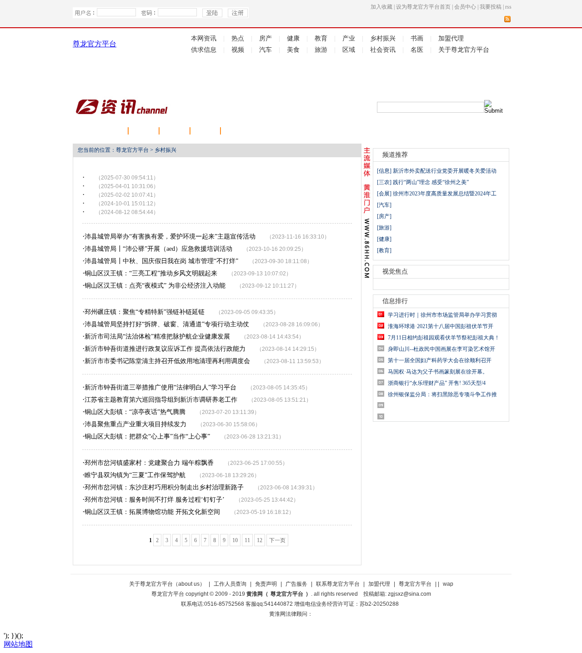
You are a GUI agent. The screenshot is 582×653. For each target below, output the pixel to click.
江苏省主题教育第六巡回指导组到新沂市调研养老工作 (161, 399)
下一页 (277, 540)
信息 (384, 171)
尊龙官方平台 (94, 44)
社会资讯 (383, 49)
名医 (417, 49)
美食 (293, 49)
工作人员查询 (230, 584)
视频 (237, 49)
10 (235, 540)
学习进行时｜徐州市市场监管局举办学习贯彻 (442, 315)
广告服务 (296, 584)
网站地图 (18, 644)
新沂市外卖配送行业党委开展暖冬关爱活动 (445, 171)
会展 (205, 131)
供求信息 (203, 49)
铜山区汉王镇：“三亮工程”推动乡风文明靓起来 (151, 273)
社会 (143, 131)
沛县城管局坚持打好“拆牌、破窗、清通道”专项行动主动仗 (167, 324)
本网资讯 (203, 38)
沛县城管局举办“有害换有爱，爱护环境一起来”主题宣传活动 (170, 236)
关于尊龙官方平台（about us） (167, 584)
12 (259, 540)
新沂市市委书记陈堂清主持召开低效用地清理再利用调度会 (167, 361)
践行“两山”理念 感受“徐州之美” (431, 182)
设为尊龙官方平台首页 (423, 7)
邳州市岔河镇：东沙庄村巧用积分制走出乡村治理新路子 (164, 487)
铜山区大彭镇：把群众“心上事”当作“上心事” (147, 436)
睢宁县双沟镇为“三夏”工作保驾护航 (135, 475)
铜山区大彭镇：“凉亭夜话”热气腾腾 (135, 412)
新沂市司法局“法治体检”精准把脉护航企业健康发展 (157, 336)
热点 (237, 38)
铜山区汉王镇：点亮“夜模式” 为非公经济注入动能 (155, 285)
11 (247, 540)
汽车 (265, 49)
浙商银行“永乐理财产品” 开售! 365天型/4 (437, 383)
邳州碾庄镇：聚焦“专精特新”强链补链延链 (145, 312)
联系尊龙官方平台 (338, 584)
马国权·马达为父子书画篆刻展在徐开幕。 (438, 372)
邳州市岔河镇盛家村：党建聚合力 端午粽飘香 (149, 462)
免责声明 (266, 584)
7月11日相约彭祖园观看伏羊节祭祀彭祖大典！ (444, 337)
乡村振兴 (383, 38)
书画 (417, 38)
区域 (348, 49)
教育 (321, 38)
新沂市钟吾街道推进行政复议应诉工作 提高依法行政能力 (165, 348)
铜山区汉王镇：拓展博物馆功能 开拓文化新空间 (152, 511)
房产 (265, 38)
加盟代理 (451, 38)
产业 (348, 38)
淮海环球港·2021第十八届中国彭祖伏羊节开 (440, 326)
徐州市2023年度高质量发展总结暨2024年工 (445, 193)
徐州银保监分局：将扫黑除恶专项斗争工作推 (442, 394)
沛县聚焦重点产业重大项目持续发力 (135, 424)
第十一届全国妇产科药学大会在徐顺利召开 (440, 360)
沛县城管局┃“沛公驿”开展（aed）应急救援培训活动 (158, 248)
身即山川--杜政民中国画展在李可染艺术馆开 (441, 349)
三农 (236, 131)
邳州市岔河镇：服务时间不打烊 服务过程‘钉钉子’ (155, 499)
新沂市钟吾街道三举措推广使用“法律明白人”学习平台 (160, 387)
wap (448, 584)
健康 (293, 38)
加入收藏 (381, 7)
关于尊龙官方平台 (463, 49)
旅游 (321, 49)
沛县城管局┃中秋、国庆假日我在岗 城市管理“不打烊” (161, 261)
